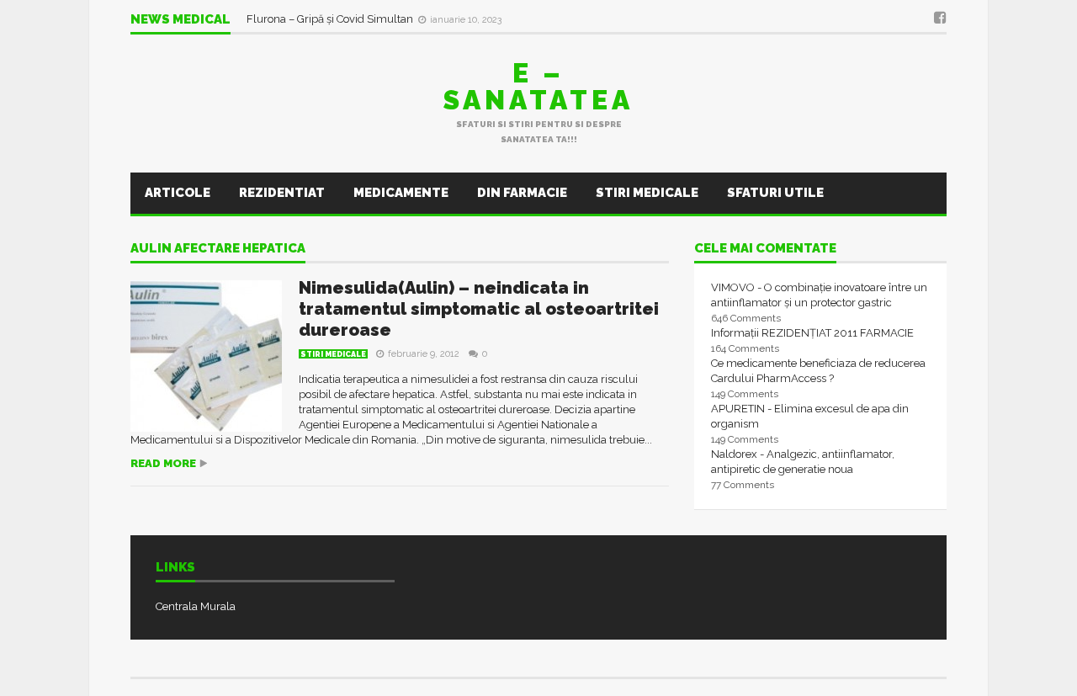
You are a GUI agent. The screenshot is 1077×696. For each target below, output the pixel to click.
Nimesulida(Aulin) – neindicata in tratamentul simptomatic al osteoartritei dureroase (479, 309)
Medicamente (400, 192)
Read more (163, 463)
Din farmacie (522, 192)
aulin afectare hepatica (217, 249)
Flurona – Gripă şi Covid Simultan (331, 19)
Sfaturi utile (775, 192)
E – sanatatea (538, 86)
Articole (177, 192)
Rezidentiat (282, 192)
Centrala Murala (196, 606)
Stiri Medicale (647, 192)
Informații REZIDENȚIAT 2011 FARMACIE (812, 333)
